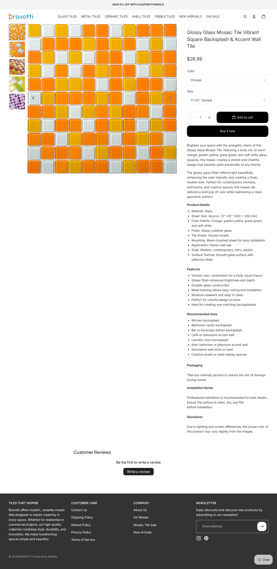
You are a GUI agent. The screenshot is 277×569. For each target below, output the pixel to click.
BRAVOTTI (25, 556)
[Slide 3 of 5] (17, 67)
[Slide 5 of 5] (17, 101)
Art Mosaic (141, 517)
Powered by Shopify (45, 556)
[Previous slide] (32, 98)
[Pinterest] (206, 538)
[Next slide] (172, 98)
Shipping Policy (82, 517)
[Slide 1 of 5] (17, 32)
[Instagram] (198, 538)
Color (190, 71)
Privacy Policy (81, 532)
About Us (140, 510)
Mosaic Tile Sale (145, 525)
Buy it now (227, 131)
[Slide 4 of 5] (17, 84)
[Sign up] (261, 526)
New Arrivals (142, 532)
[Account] (254, 16)
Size (190, 91)
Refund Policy (81, 525)
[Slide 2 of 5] (17, 49)
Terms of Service (83, 539)
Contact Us (79, 510)
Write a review (138, 471)
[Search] (245, 16)
